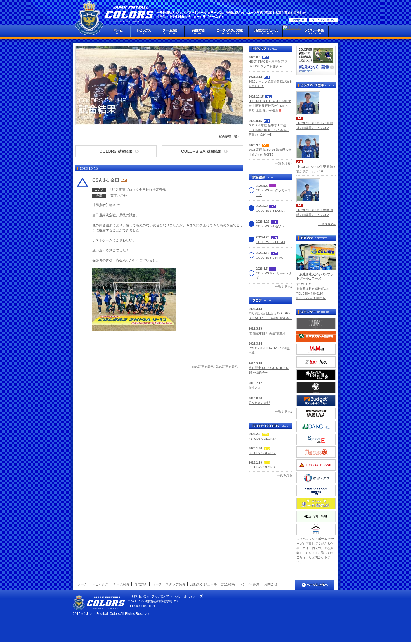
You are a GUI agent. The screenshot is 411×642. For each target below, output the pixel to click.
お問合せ (270, 584)
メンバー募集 (249, 584)
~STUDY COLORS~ (262, 438)
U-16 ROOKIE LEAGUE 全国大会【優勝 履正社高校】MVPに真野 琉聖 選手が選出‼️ (270, 105)
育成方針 (141, 584)
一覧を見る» (283, 163)
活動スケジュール (203, 584)
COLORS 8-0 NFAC (269, 257)
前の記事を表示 (203, 366)
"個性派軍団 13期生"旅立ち (267, 333)
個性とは (255, 387)
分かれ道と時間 (259, 403)
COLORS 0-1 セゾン (270, 226)
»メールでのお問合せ (311, 298)
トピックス (100, 584)
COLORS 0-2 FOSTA (270, 242)
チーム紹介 (121, 584)
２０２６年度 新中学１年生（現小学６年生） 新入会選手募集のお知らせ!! (269, 130)
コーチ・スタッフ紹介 (169, 584)
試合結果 (228, 584)
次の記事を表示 (227, 366)
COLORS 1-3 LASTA (270, 210)
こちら (301, 557)
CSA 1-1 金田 (105, 180)
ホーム (82, 584)
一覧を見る (284, 475)
